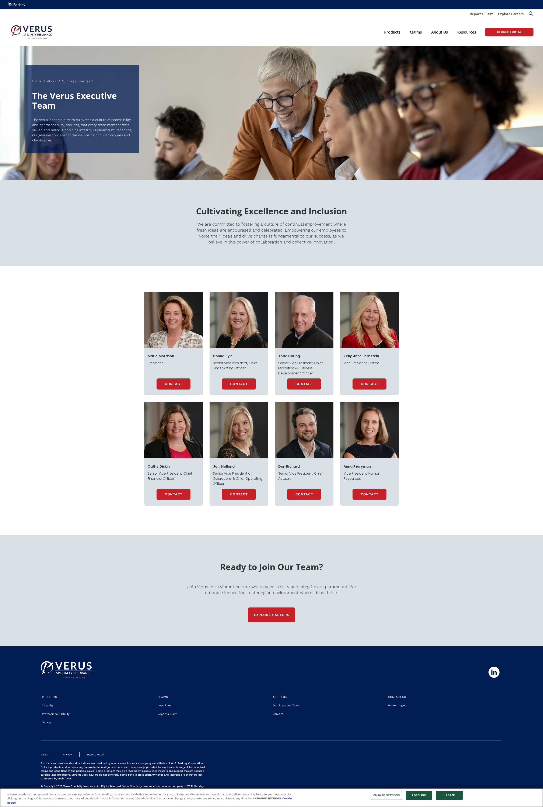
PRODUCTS (49, 697)
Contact (239, 384)
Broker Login (396, 705)
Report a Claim (481, 14)
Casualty (47, 705)
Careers (278, 714)
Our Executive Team (286, 705)
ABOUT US (280, 697)
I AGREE (449, 795)
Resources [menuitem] (466, 32)
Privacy (67, 754)
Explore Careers (511, 14)
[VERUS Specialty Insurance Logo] (31, 32)
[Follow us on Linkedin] (493, 672)
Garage (46, 722)
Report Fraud (95, 754)
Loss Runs (164, 705)
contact (173, 384)
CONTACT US (397, 697)
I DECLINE (419, 795)
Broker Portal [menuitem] (509, 32)
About (51, 81)
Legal (44, 754)
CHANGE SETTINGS (386, 795)
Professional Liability (56, 714)
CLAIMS (162, 697)
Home (37, 81)
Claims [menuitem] (416, 32)
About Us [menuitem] (439, 32)
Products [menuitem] (392, 32)
